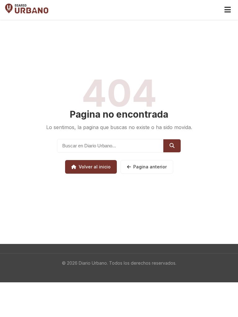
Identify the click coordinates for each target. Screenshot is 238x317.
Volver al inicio (95, 166)
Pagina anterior (150, 166)
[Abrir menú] (227, 10)
